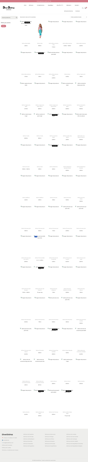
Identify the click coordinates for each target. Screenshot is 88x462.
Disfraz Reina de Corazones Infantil (26, 382)
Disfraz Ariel (39, 43)
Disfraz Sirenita (81, 381)
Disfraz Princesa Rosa (26, 319)
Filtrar (3, 26)
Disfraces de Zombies (71, 434)
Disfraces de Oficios (49, 439)
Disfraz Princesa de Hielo (81, 258)
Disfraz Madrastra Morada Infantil (67, 167)
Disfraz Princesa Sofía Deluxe (26, 351)
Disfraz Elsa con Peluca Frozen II (81, 136)
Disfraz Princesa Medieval (53, 289)
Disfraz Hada (40, 166)
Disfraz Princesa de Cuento (67, 258)
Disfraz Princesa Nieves (81, 289)
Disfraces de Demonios (50, 434)
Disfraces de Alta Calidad (72, 441)
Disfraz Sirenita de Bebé (40, 412)
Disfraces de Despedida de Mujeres (74, 446)
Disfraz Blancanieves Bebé (53, 75)
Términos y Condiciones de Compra (10, 450)
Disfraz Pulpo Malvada (67, 350)
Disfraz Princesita (40, 350)
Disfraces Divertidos (27, 441)
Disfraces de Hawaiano (28, 434)
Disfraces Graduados (28, 443)
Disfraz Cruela (26, 136)
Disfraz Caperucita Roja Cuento (40, 105)
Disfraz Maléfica (26, 197)
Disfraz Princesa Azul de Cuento (26, 258)
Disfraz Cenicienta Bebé (67, 105)
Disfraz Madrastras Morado (81, 167)
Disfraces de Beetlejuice (28, 439)
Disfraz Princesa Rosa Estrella (81, 320)
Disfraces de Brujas (49, 436)
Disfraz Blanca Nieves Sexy (53, 44)
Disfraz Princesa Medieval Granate (67, 289)
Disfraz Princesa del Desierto (39, 289)
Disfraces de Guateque (71, 439)
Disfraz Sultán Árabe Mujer (67, 412)
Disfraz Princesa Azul (26, 228)
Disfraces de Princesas (50, 443)
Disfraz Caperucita (81, 74)
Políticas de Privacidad (7, 445)
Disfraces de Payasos (50, 441)
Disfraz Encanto (26, 166)
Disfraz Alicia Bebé (26, 43)
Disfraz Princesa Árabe (81, 198)
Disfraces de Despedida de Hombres (74, 443)
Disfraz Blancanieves (67, 43)
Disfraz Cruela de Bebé (53, 136)
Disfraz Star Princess (53, 412)
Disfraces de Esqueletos (28, 446)
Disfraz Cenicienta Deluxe (81, 105)
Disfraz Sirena (54, 381)
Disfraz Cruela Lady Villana (67, 136)
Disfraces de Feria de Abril (72, 436)
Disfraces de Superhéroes (50, 446)
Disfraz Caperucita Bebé (26, 105)
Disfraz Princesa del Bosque (26, 289)
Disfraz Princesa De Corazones (53, 258)
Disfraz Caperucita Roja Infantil (53, 105)
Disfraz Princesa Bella (40, 258)
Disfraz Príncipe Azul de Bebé (53, 351)
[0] (85, 8)
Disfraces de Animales (28, 436)
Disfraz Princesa (53, 197)
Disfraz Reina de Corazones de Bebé (81, 351)
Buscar (16, 17)
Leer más (40, 292)
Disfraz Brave (67, 74)
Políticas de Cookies (6, 447)
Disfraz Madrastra (54, 166)
